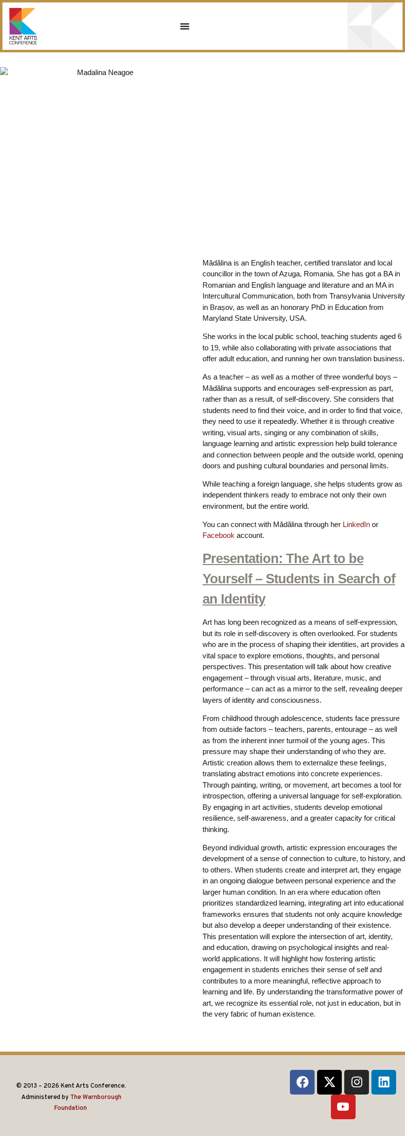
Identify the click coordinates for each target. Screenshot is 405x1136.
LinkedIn (356, 524)
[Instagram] (356, 1082)
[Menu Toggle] (185, 26)
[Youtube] (343, 1107)
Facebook (218, 535)
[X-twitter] (329, 1082)
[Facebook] (302, 1082)
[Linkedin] (383, 1082)
